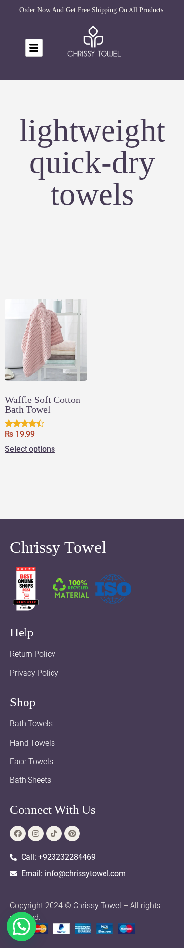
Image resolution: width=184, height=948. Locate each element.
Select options (30, 449)
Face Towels (31, 761)
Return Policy (32, 654)
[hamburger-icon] (34, 48)
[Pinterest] (72, 833)
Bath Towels (31, 723)
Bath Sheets (30, 780)
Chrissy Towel (58, 547)
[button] (21, 926)
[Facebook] (18, 833)
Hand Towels (32, 742)
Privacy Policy (34, 673)
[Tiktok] (54, 833)
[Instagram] (36, 833)
